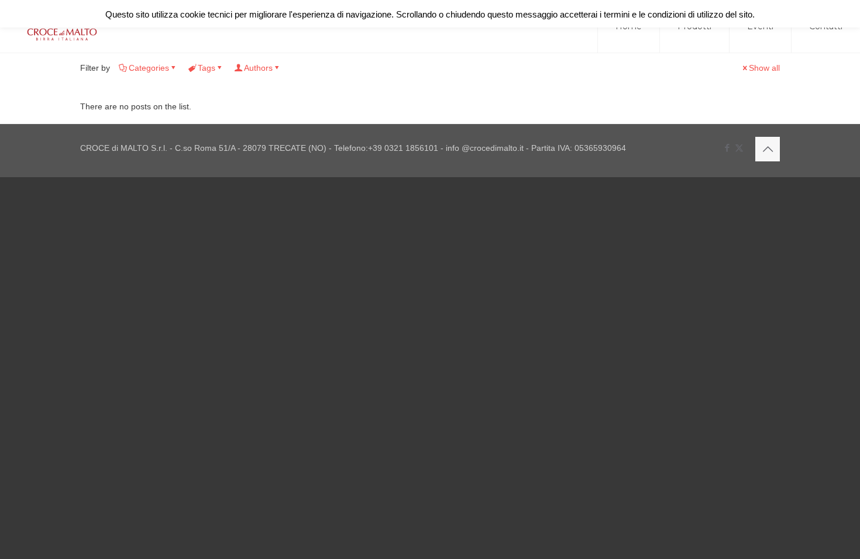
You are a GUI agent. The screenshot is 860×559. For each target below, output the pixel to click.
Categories (149, 68)
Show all (764, 68)
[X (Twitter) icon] (739, 148)
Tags (206, 68)
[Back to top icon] (767, 149)
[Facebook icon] (727, 148)
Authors (258, 68)
